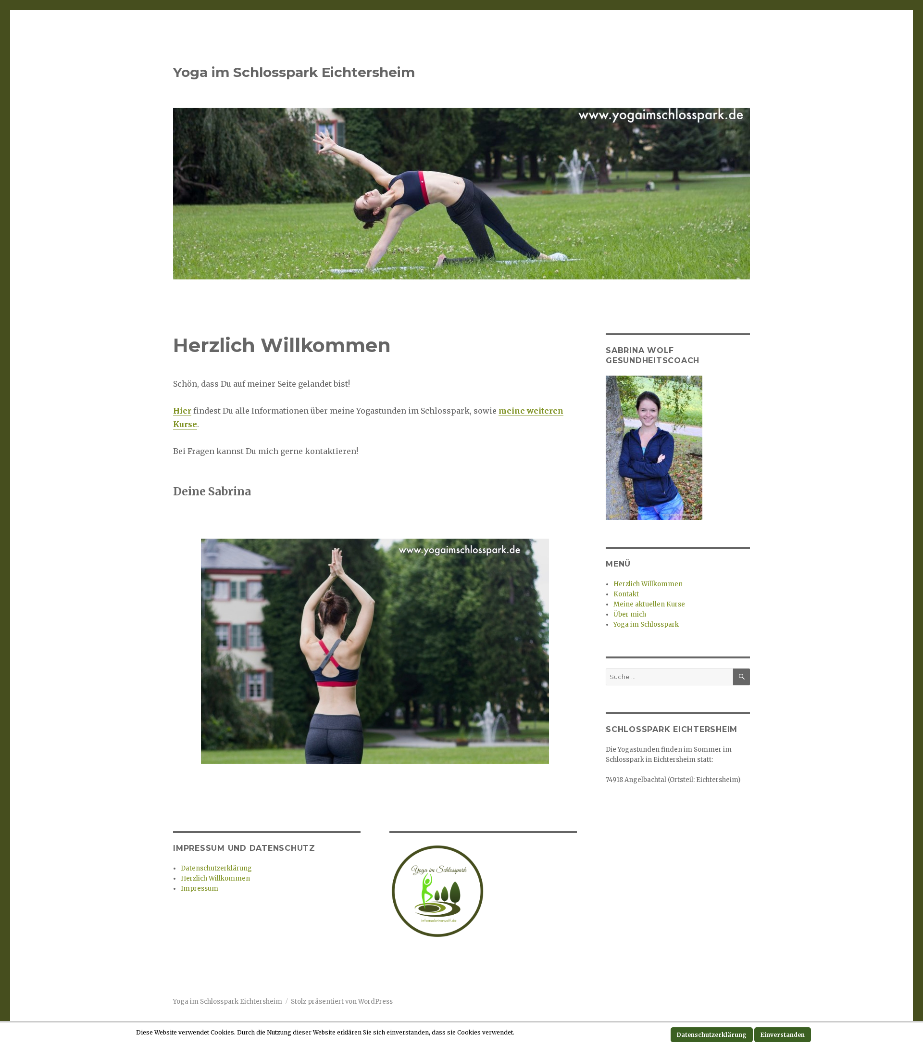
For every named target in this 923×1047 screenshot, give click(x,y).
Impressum (199, 888)
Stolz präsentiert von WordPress (342, 1001)
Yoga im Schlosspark (646, 624)
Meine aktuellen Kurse (649, 604)
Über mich (629, 614)
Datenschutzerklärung (216, 868)
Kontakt (626, 594)
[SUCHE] (741, 677)
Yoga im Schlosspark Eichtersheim (294, 72)
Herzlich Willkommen (215, 878)
